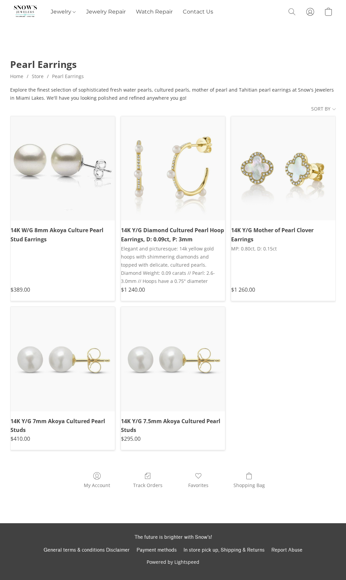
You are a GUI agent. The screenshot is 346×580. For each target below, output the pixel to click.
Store (38, 76)
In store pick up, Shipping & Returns (224, 550)
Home (16, 76)
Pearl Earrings (68, 76)
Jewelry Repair (106, 11)
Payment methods (157, 550)
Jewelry (62, 11)
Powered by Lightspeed (173, 562)
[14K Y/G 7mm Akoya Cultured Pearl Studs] (62, 359)
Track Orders (148, 485)
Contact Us (198, 11)
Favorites (198, 485)
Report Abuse (286, 550)
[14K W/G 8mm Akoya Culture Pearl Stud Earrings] (62, 168)
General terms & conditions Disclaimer (87, 550)
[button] (25, 11)
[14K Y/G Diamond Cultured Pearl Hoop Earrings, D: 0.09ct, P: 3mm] (173, 168)
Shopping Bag (249, 485)
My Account (97, 485)
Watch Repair (154, 11)
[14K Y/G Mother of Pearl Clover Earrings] (283, 168)
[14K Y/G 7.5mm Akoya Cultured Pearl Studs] (173, 359)
